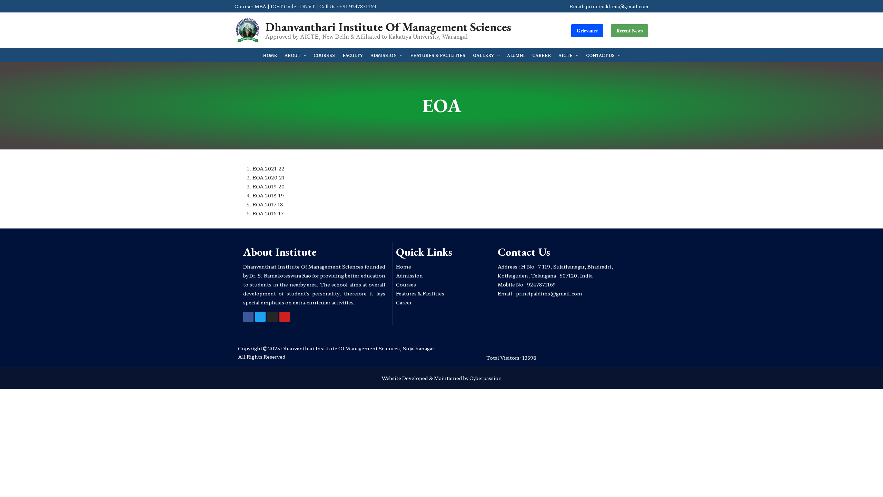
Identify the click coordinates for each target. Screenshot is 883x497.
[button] (587, 31)
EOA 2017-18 (267, 204)
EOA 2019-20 (268, 186)
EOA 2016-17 (268, 213)
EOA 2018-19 (268, 195)
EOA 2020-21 (268, 177)
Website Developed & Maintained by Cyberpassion (441, 377)
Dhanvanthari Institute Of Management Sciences (388, 27)
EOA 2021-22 (268, 168)
